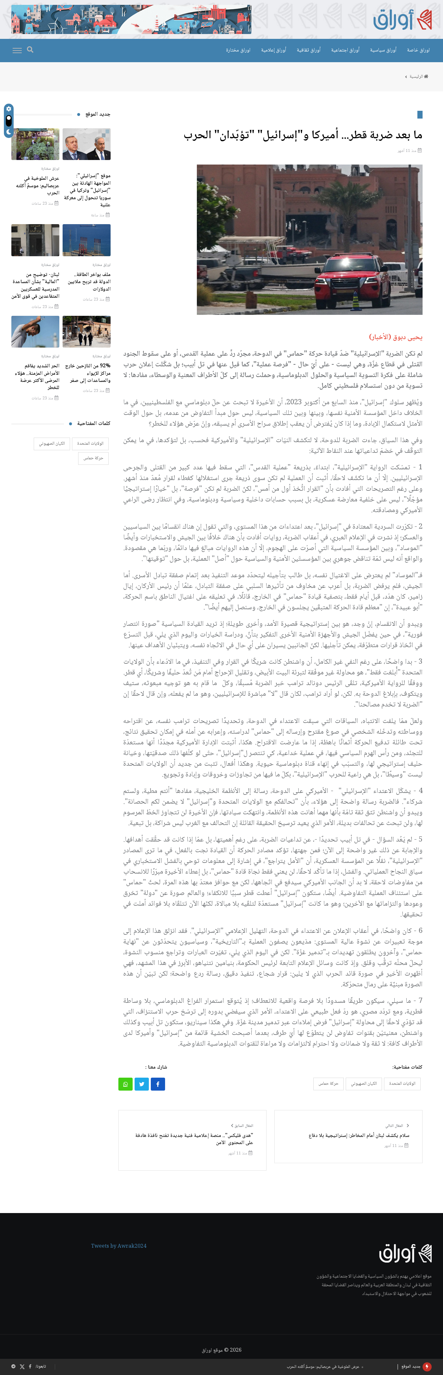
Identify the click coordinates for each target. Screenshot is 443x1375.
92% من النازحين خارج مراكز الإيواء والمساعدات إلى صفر (88, 373)
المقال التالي (394, 1126)
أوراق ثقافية (308, 50)
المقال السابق (243, 1126)
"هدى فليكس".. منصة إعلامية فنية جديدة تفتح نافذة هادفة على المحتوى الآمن (194, 1139)
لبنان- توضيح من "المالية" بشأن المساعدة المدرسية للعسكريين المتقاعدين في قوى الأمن (35, 285)
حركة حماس (328, 1084)
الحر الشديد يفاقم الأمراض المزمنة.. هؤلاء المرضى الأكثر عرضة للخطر (37, 377)
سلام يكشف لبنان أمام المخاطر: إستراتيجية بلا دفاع (359, 1136)
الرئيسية (417, 77)
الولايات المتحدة (402, 1084)
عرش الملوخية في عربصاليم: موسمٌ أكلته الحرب (37, 186)
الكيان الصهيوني (364, 1084)
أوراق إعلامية (273, 50)
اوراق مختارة (238, 50)
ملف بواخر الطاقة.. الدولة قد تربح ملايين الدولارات (323, 1367)
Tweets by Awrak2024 (118, 1247)
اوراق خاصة (418, 50)
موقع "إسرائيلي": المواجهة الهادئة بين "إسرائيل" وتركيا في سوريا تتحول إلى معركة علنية (87, 191)
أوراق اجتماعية (345, 50)
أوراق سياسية (383, 50)
